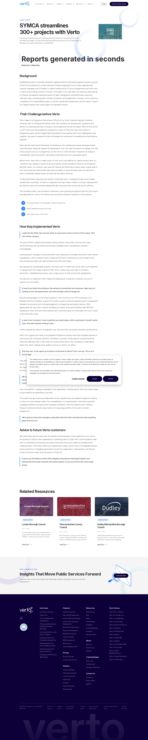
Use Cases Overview (46, 612)
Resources (79, 4)
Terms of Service (50, 707)
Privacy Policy (60, 707)
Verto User (89, 661)
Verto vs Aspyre (114, 641)
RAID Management (69, 640)
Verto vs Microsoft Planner (117, 625)
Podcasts (89, 631)
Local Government (69, 676)
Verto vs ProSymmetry (116, 631)
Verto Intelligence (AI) (70, 647)
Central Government (69, 673)
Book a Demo (90, 680)
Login (104, 4)
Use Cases (38, 4)
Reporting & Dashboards (71, 615)
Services (49, 4)
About (90, 4)
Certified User (90, 664)
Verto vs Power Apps (116, 659)
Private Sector (67, 689)
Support (89, 684)
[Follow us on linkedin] (21, 618)
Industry (59, 4)
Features (69, 4)
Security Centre (91, 634)
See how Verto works (119, 4)
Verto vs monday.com (116, 615)
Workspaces (67, 643)
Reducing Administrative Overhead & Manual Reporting (48, 626)
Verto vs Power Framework (118, 656)
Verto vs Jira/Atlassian (116, 618)
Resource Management (70, 630)
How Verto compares (116, 612)
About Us (89, 644)
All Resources (90, 612)
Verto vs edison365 (115, 638)
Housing (65, 683)
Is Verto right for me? (70, 660)
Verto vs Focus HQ (115, 647)
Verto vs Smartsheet (116, 621)
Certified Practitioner (93, 667)
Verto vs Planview (115, 628)
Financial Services (69, 686)
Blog (87, 615)
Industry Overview (69, 670)
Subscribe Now (121, 575)
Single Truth (43, 615)
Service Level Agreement (93, 707)
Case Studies (90, 621)
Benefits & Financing (69, 634)
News (88, 618)
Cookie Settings (124, 707)
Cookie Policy (82, 707)
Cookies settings (78, 379)
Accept (94, 379)
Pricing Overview (68, 656)
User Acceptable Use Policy (111, 707)
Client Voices (90, 648)
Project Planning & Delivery (71, 618)
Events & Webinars (92, 628)
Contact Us (90, 677)
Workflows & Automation (71, 627)
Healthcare (66, 679)
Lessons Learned (68, 637)
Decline (110, 379)
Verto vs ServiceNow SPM (117, 644)
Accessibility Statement (70, 707)
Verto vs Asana (114, 634)
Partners (88, 651)
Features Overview (69, 612)
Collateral (89, 625)
